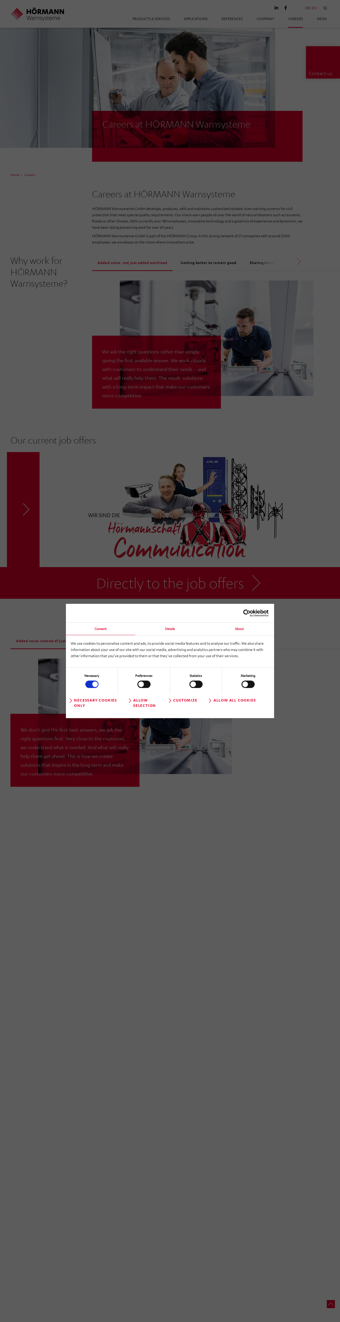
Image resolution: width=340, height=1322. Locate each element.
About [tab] (239, 628)
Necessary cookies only (95, 703)
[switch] (144, 684)
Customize (185, 700)
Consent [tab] (101, 628)
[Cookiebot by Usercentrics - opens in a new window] (248, 613)
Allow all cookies (234, 700)
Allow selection (144, 703)
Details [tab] (170, 628)
